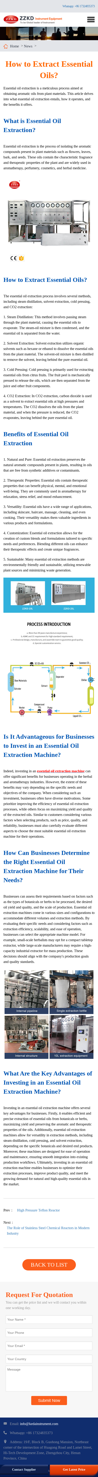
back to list (49, 1265)
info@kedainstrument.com (39, 1424)
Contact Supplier (24, 1469)
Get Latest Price (74, 1469)
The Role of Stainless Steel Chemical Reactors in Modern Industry (48, 1230)
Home (14, 46)
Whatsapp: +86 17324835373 (78, 6)
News (28, 46)
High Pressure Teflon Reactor (38, 1210)
